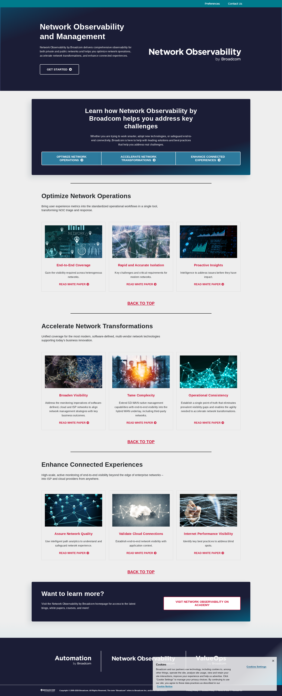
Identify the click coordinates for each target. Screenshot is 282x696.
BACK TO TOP (141, 303)
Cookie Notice (164, 686)
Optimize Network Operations (71, 158)
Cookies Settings (256, 666)
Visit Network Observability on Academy (202, 603)
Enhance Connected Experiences (208, 158)
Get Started (57, 69)
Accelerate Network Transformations (139, 158)
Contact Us (235, 3)
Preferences (212, 3)
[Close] (273, 661)
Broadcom (83, 690)
